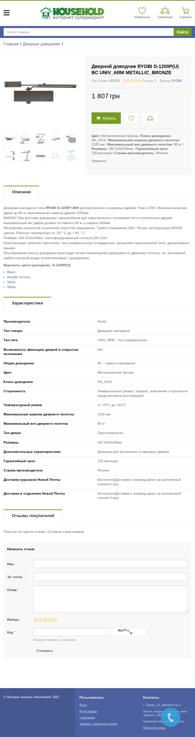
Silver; (11, 282)
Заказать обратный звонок (98, 724)
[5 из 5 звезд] (54, 619)
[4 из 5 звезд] (50, 619)
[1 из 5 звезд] (35, 619)
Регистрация (88, 711)
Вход (83, 705)
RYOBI (176, 81)
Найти (182, 32)
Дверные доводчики (41, 44)
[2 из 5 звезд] (40, 619)
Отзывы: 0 (149, 81)
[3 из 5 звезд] (45, 619)
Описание (21, 192)
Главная (11, 44)
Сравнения (87, 717)
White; (12, 287)
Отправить (44, 651)
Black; (11, 272)
